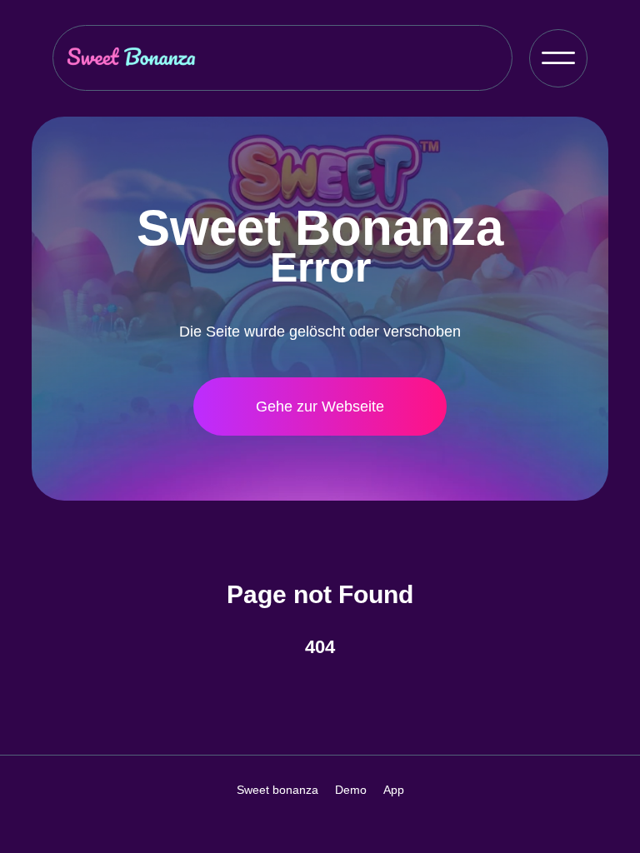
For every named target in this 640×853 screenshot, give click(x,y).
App (393, 789)
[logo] (131, 58)
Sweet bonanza (277, 789)
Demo (351, 789)
